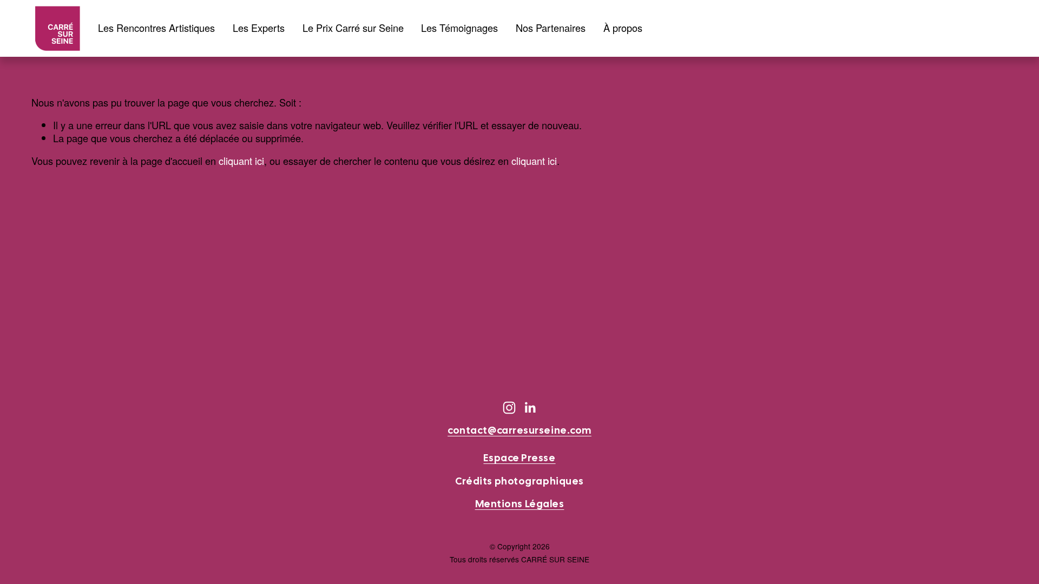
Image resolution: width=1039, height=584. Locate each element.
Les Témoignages (459, 28)
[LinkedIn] (529, 407)
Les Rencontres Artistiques (156, 28)
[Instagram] (509, 407)
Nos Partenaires (551, 28)
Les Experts (259, 28)
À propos (622, 28)
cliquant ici (241, 161)
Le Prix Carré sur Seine (353, 28)
